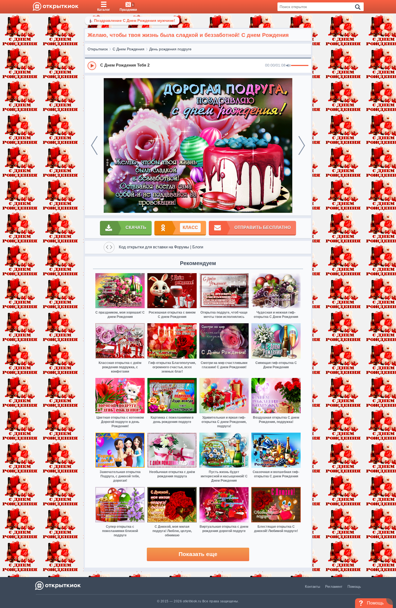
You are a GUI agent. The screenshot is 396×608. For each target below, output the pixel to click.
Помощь (354, 587)
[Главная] (55, 7)
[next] (302, 145)
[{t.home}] (58, 585)
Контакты (312, 587)
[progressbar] (299, 66)
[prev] (94, 145)
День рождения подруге (170, 49)
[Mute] (288, 65)
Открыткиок (98, 49)
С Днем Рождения (128, 49)
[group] (198, 65)
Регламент (333, 587)
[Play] (92, 65)
